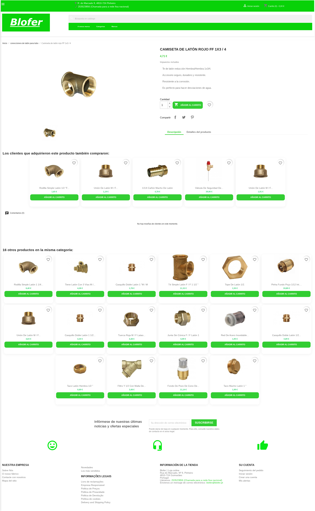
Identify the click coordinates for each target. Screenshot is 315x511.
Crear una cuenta (248, 477)
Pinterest (192, 117)
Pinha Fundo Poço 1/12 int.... (286, 284)
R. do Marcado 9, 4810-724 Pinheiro (97, 3)
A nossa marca (84, 26)
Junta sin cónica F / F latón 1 (183, 335)
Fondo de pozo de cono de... (183, 386)
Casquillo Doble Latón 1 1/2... (80, 335)
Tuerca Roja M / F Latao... (131, 335)
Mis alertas (244, 480)
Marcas (114, 26)
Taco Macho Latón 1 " (235, 386)
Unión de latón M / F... (106, 188)
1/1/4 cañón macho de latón (157, 188)
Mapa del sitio (9, 480)
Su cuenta (246, 465)
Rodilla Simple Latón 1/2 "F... (54, 188)
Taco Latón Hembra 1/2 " (80, 386)
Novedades (87, 467)
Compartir (175, 117)
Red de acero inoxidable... (235, 335)
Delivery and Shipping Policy (95, 502)
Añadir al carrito (187, 104)
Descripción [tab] (174, 132)
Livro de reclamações (92, 481)
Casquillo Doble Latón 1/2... (286, 335)
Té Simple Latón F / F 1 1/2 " (183, 284)
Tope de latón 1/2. (235, 284)
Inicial (63, 22)
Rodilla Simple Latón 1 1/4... (28, 284)
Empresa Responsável (93, 485)
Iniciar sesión (245, 473)
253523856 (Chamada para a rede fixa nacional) (103, 6)
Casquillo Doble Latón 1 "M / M (132, 284)
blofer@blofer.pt (214, 482)
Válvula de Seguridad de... (209, 188)
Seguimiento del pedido (251, 470)
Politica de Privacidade (93, 492)
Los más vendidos (90, 471)
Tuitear (183, 117)
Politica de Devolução (92, 495)
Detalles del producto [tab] (199, 132)
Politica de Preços (90, 488)
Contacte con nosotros (14, 477)
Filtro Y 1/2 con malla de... (132, 386)
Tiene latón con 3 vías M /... (80, 284)
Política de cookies (90, 499)
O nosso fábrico (10, 473)
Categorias (100, 26)
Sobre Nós (7, 470)
